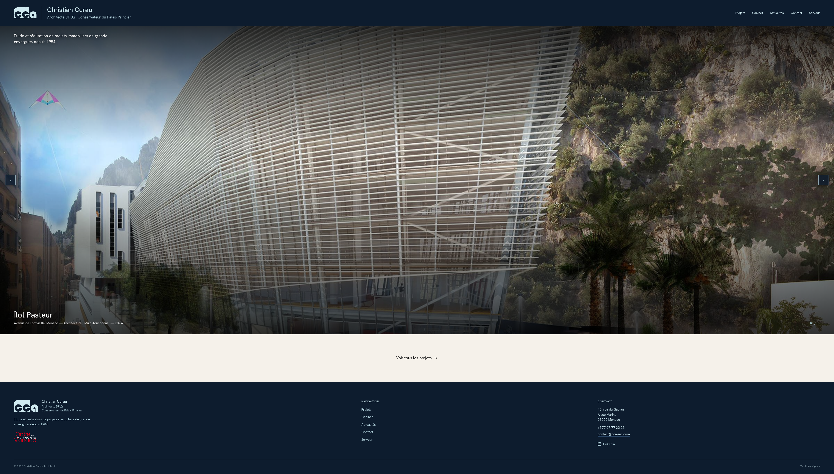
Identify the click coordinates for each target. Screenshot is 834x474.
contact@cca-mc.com (614, 434)
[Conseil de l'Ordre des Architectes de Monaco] (59, 437)
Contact (796, 13)
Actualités (777, 13)
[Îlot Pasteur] (417, 180)
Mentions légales (810, 466)
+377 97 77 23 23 (611, 428)
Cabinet (757, 13)
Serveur (814, 13)
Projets (740, 13)
